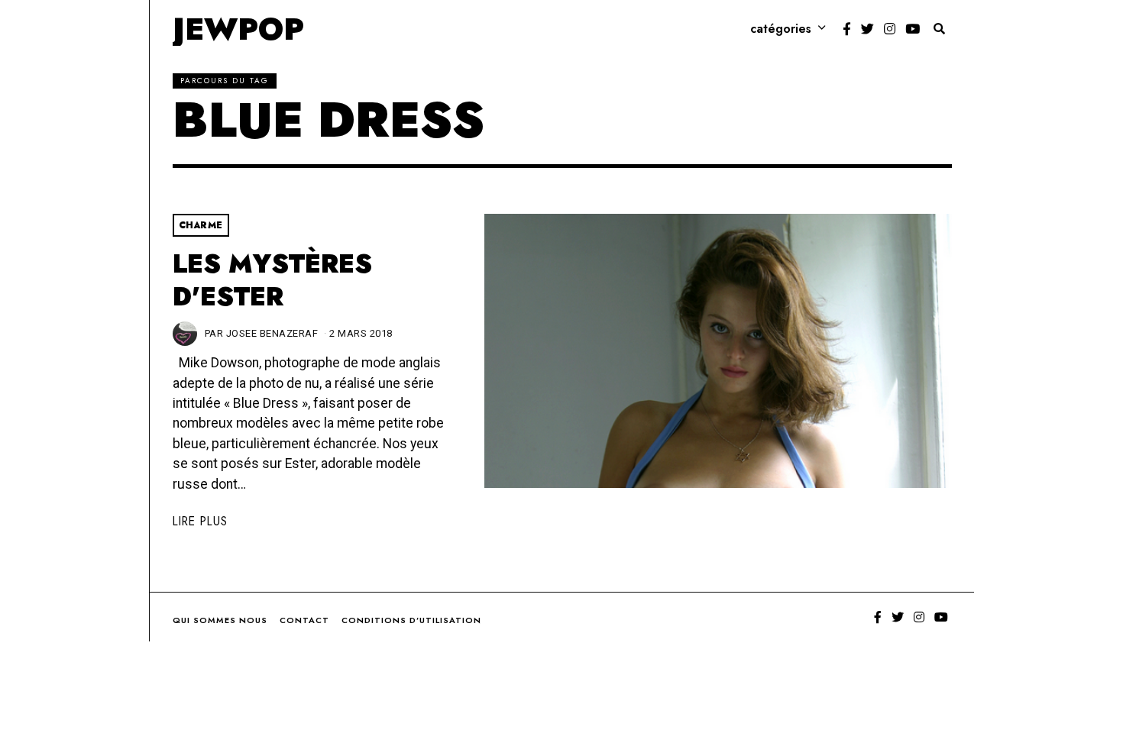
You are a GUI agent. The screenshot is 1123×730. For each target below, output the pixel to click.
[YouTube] (912, 29)
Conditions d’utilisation (411, 620)
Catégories (780, 28)
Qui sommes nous (220, 620)
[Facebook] (847, 29)
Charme (201, 225)
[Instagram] (889, 29)
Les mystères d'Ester (272, 280)
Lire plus (200, 521)
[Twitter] (867, 29)
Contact (304, 620)
